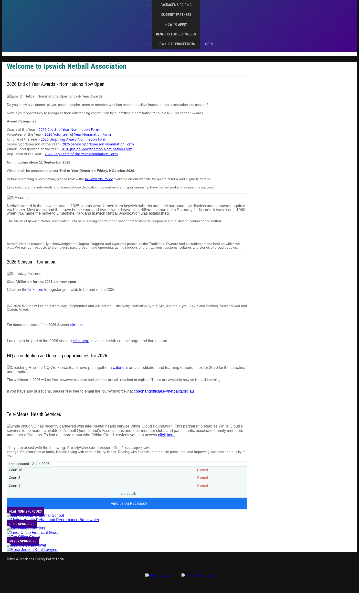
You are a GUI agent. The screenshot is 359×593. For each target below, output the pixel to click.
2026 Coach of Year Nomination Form (69, 129)
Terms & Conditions (20, 559)
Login (60, 559)
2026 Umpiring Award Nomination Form (73, 139)
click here (77, 325)
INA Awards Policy (99, 179)
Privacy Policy (45, 559)
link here (35, 289)
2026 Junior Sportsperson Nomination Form (96, 149)
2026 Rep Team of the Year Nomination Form (81, 154)
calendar (120, 367)
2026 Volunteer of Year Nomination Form (77, 134)
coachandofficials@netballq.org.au (164, 391)
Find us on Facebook (129, 503)
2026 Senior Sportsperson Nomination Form (98, 144)
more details (127, 493)
